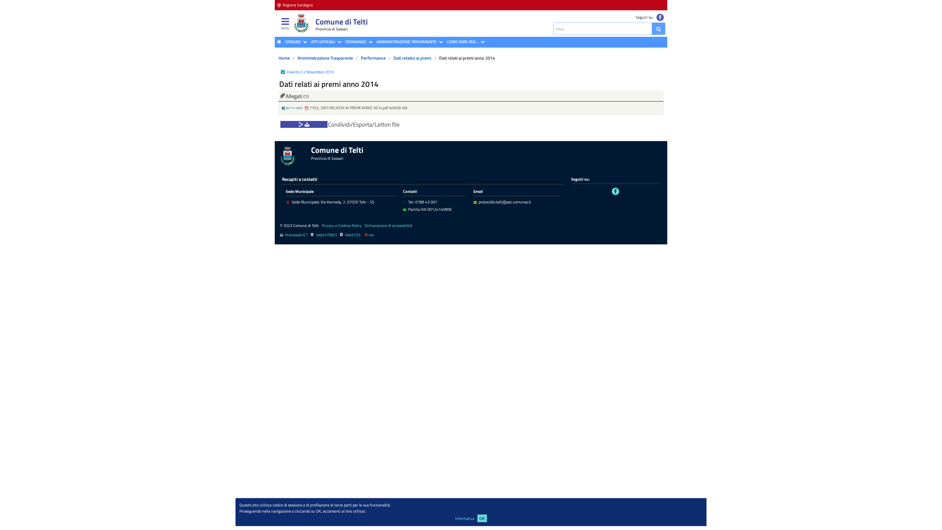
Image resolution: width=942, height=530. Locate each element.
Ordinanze (355, 42)
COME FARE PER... (462, 42)
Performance (373, 58)
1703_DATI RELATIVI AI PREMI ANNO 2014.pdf (349, 108)
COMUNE (293, 42)
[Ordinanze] (369, 42)
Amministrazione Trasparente (407, 42)
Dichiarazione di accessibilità (388, 225)
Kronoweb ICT (296, 235)
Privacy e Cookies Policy (342, 225)
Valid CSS (353, 235)
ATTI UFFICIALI (323, 42)
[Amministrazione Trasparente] (440, 42)
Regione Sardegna (298, 5)
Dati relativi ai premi (412, 58)
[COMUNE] (304, 42)
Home (284, 58)
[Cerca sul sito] (658, 29)
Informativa (464, 518)
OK (482, 518)
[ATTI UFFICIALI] (338, 42)
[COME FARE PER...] (481, 42)
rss (371, 235)
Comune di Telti (341, 21)
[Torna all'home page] (279, 42)
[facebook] (660, 17)
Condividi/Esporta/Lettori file (364, 124)
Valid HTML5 (326, 235)
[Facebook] (616, 191)
